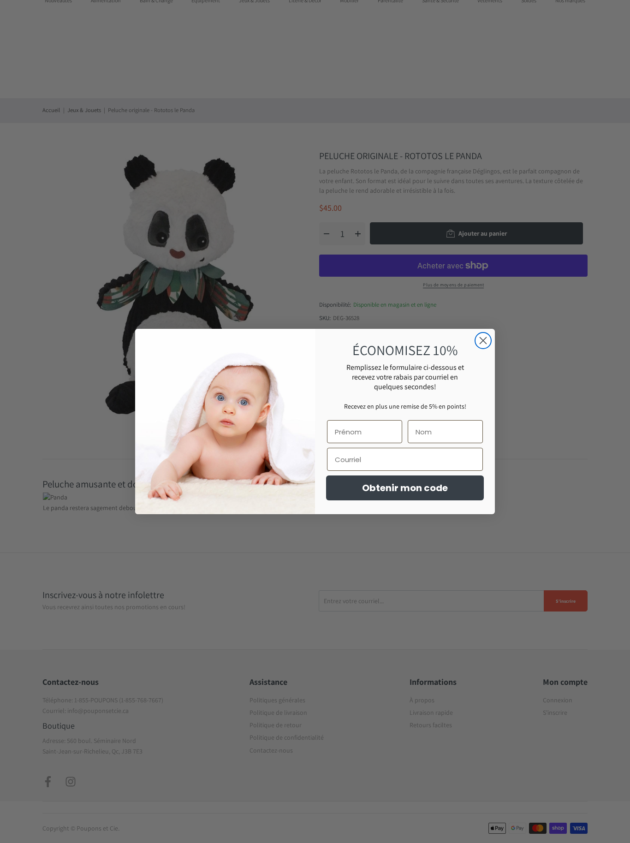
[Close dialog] (483, 340)
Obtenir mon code (405, 487)
